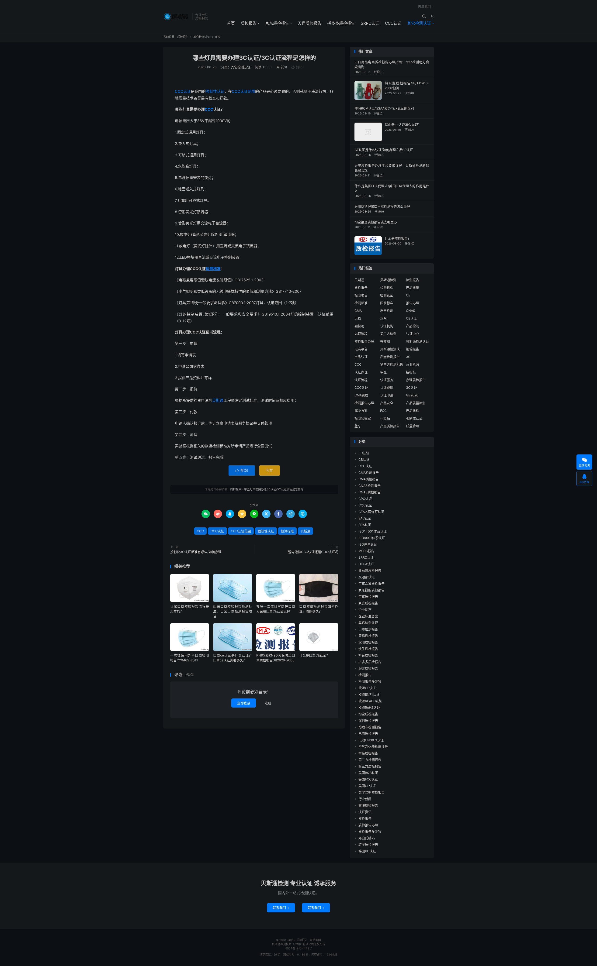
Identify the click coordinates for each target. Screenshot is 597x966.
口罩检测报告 (368, 629)
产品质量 (412, 287)
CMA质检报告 (368, 479)
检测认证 (386, 295)
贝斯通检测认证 (417, 341)
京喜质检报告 (368, 603)
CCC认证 (393, 23)
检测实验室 (362, 418)
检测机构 (386, 287)
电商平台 (361, 349)
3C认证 (411, 387)
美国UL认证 (367, 786)
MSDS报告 (366, 551)
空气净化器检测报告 (373, 747)
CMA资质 (361, 395)
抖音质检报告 (368, 655)
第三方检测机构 (391, 364)
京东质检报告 (277, 23)
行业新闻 (364, 799)
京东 (383, 318)
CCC (209, 109)
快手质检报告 (368, 649)
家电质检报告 (368, 642)
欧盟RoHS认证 (369, 707)
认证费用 (386, 387)
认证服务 (386, 380)
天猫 (357, 318)
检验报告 (412, 349)
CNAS (410, 311)
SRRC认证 (370, 23)
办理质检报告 (416, 380)
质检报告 (176, 16)
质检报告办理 (364, 341)
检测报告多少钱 (369, 681)
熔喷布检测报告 (369, 727)
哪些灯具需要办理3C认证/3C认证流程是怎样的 (254, 57)
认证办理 (361, 372)
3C (408, 357)
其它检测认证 (419, 23)
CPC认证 (365, 499)
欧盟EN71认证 (368, 694)
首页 (231, 23)
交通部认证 (366, 577)
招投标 (411, 372)
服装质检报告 (368, 668)
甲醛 (383, 372)
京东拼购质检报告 (371, 590)
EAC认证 (364, 518)
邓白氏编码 (366, 838)
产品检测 (412, 326)
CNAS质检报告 (369, 492)
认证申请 (386, 395)
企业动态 (364, 610)
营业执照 (412, 364)
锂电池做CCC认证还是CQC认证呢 (313, 552)
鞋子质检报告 (368, 844)
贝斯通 (217, 400)
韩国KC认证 (367, 851)
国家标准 (386, 303)
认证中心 (412, 334)
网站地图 (315, 940)
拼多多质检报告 (341, 23)
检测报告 (412, 280)
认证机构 (386, 326)
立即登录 (243, 703)
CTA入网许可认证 (371, 512)
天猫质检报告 (309, 23)
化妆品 (385, 418)
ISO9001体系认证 (371, 538)
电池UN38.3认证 (371, 740)
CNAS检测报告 (369, 486)
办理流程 (361, 334)
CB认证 (363, 459)
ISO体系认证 (367, 544)
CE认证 (411, 318)
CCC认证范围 (243, 91)
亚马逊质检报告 (369, 570)
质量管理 (412, 426)
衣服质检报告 (368, 805)
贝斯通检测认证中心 (391, 349)
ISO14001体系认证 (372, 531)
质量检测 (386, 311)
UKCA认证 (366, 564)
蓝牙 (357, 426)
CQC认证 (365, 505)
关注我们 (424, 6)
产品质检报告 (390, 426)
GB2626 (412, 395)
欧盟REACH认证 (370, 701)
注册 (268, 703)
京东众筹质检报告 (371, 583)
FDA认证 (364, 525)
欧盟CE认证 (367, 688)
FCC (383, 411)
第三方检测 (388, 334)
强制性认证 (215, 91)
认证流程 (361, 380)
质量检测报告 (390, 357)
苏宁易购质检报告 (371, 792)
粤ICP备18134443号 (298, 948)
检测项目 (361, 295)
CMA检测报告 (368, 472)
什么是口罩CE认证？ (314, 655)
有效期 (385, 341)
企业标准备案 (368, 616)
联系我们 (281, 908)
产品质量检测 (416, 403)
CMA (358, 311)
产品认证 (361, 357)
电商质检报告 (368, 734)
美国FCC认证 (368, 779)
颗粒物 (359, 326)
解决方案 (361, 411)
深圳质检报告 (368, 720)
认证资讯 (364, 812)
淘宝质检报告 (368, 714)
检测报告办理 (364, 403)
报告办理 (412, 303)
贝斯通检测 (388, 280)
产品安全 (386, 403)
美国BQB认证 (368, 773)
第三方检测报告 (369, 760)
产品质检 (412, 411)
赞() (298, 67)
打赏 (269, 470)
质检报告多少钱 (369, 831)
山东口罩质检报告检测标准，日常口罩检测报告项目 (232, 611)
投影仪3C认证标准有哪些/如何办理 (196, 552)
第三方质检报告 (369, 766)
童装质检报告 (368, 753)
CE (408, 295)
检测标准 (213, 268)
